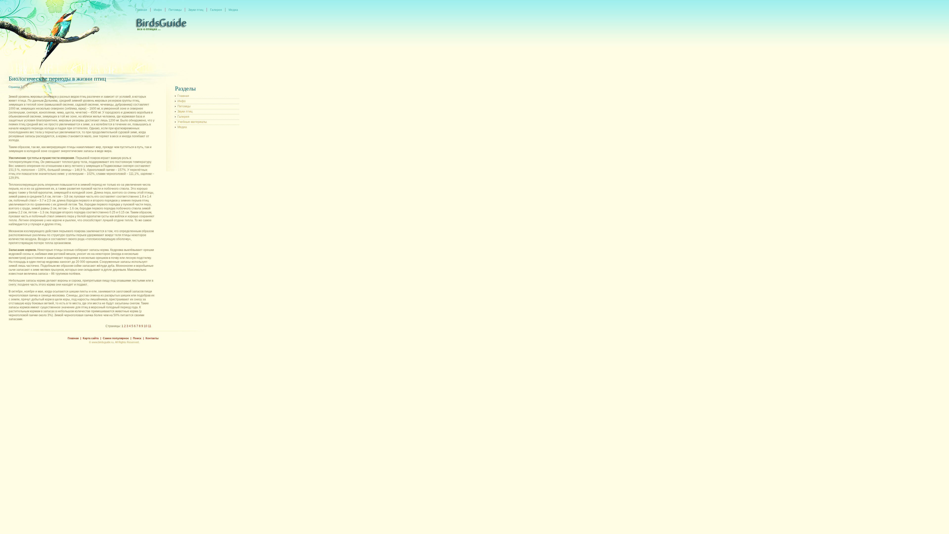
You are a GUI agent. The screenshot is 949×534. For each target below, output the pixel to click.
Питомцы (184, 106)
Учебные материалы (192, 122)
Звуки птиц (185, 111)
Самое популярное (116, 338)
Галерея (183, 116)
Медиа (182, 127)
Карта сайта (91, 338)
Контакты (152, 338)
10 (145, 326)
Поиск (137, 338)
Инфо (181, 101)
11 (149, 326)
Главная (183, 96)
